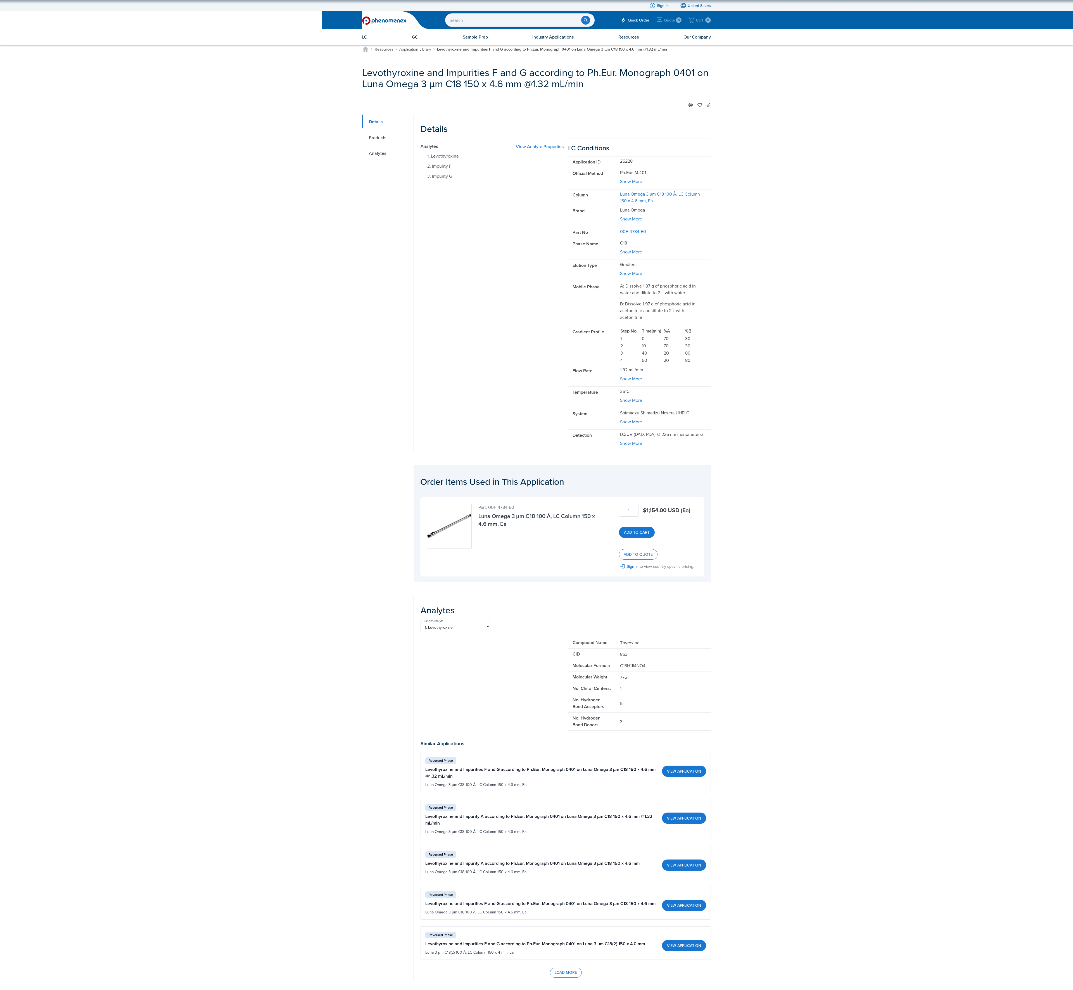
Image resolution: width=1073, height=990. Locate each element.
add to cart (637, 532)
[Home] (365, 49)
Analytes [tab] (377, 153)
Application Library (415, 49)
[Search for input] (585, 20)
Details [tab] (376, 121)
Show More (631, 181)
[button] (691, 105)
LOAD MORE (566, 972)
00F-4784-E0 (633, 231)
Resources (384, 49)
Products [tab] (377, 137)
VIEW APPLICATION (684, 771)
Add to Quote (638, 554)
